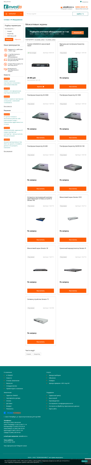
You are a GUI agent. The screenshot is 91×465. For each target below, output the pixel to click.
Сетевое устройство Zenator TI (38, 299)
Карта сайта (53, 409)
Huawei (9, 31)
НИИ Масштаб (11, 36)
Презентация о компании (14, 388)
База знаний (53, 398)
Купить (40, 86)
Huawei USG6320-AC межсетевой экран (38, 45)
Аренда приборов (55, 375)
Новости (9, 378)
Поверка (51, 380)
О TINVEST (9, 375)
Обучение (52, 378)
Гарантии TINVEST (12, 395)
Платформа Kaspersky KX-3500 (37, 95)
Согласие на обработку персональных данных (64, 406)
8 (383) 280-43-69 (19, 428)
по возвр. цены (40, 39)
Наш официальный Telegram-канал (15, 446)
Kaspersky (10, 33)
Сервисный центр (55, 395)
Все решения (8, 151)
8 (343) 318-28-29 (19, 426)
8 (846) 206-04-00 (15, 432)
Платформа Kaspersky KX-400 (37, 146)
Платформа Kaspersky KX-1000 (70, 95)
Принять (84, 461)
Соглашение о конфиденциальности (61, 403)
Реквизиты (9, 409)
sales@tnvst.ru (22, 436)
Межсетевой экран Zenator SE (37, 248)
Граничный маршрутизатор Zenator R (73, 248)
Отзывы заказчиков (12, 380)
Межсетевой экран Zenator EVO (71, 197)
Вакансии (9, 383)
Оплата (8, 401)
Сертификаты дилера (13, 398)
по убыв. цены (50, 39)
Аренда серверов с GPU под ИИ (59, 383)
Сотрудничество (11, 386)
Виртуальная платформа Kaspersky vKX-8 (72, 45)
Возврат (9, 406)
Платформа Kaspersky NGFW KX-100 (72, 146)
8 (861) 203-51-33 (17, 430)
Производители (54, 401)
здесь (41, 462)
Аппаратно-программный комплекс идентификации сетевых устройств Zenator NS (39, 198)
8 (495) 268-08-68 (15, 422)
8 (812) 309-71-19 (21, 424)
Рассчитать (73, 86)
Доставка (9, 403)
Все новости (8, 106)
